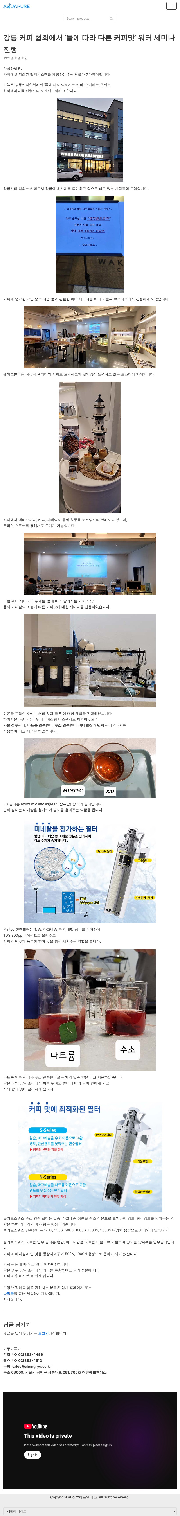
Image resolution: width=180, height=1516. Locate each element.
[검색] (111, 18)
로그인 (43, 1333)
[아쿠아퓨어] (16, 6)
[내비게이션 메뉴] (171, 6)
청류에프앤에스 (84, 1497)
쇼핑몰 (8, 1293)
